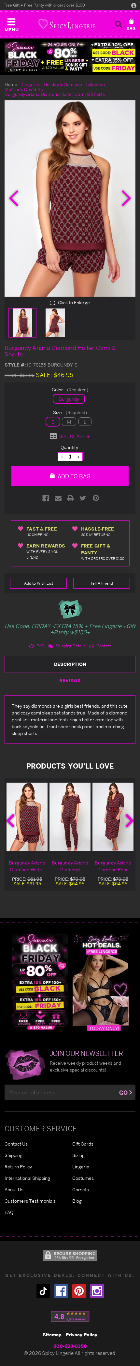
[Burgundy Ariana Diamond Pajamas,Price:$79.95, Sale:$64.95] (70, 817)
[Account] (133, 5)
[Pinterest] (95, 498)
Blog (77, 1201)
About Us (14, 1189)
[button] (11, 23)
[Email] (58, 498)
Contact (103, 645)
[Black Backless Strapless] (40, 982)
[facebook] (61, 1291)
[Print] (70, 498)
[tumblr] (43, 1291)
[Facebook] (45, 498)
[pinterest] (79, 1291)
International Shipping (27, 1178)
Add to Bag (73, 476)
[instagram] (97, 1291)
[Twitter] (82, 498)
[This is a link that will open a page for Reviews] (70, 1316)
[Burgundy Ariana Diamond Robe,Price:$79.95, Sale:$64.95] (112, 817)
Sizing (78, 1155)
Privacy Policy (81, 1334)
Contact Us (16, 1144)
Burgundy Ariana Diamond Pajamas (70, 866)
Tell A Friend (101, 583)
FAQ (39, 645)
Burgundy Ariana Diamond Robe (113, 866)
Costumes (83, 1178)
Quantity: (70, 447)
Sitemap (52, 1334)
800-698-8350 (70, 1346)
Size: (70, 412)
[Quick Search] (118, 24)
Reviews (70, 680)
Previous (10, 820)
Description (70, 664)
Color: (70, 389)
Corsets (80, 1189)
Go (123, 1092)
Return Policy (18, 1166)
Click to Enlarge (73, 302)
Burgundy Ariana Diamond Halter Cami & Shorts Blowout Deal (27, 866)
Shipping (13, 1155)
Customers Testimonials (30, 1201)
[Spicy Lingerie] (66, 24)
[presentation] (14, 198)
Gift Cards (82, 1144)
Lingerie (80, 1166)
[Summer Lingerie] (101, 982)
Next (129, 820)
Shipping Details (70, 645)
